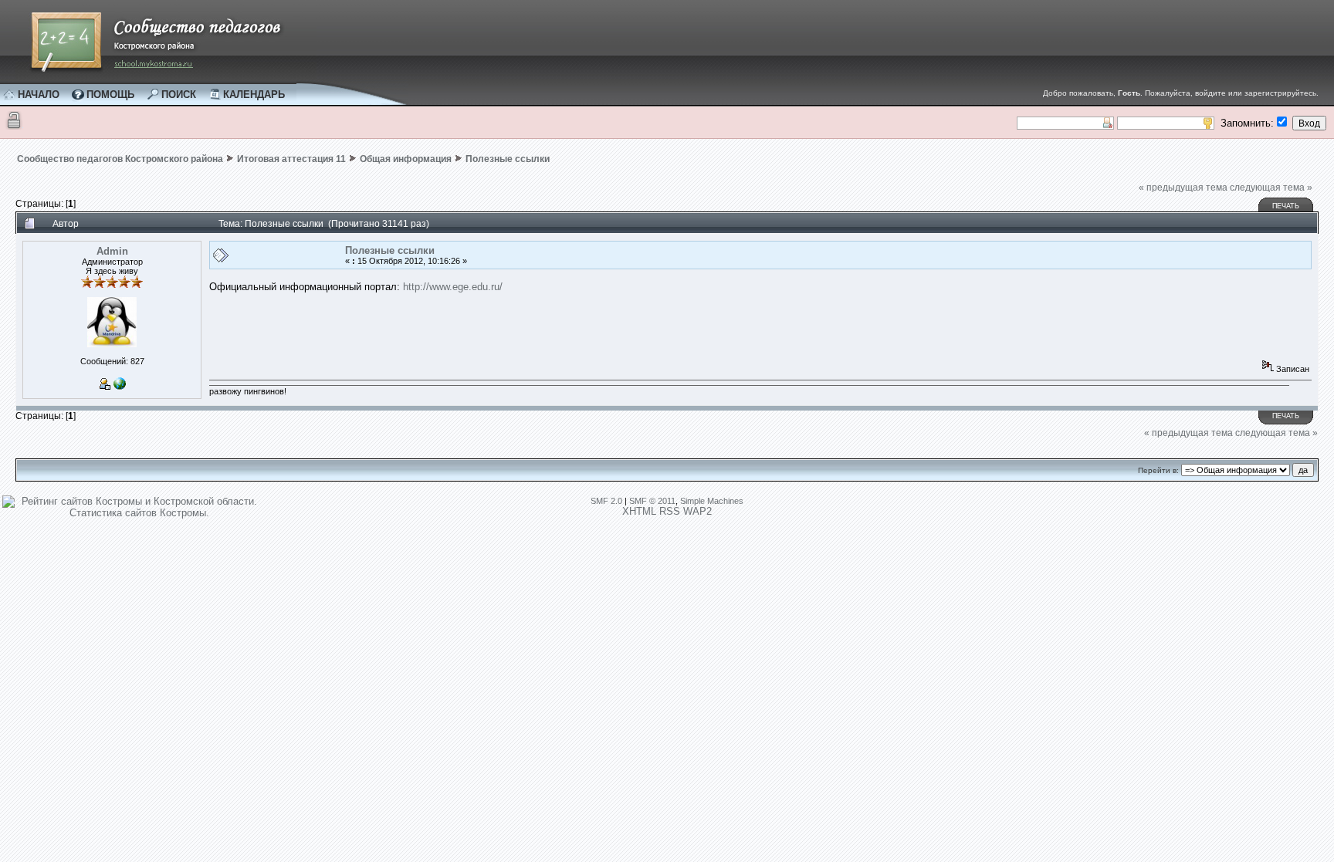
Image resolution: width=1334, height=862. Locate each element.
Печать (1285, 206)
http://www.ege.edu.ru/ (453, 286)
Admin (112, 251)
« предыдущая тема (1183, 187)
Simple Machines (711, 500)
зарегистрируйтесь (1280, 93)
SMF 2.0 (606, 500)
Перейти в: (1158, 470)
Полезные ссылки (508, 159)
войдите (1210, 93)
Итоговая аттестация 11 (291, 159)
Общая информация (406, 159)
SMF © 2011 (652, 500)
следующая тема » (1271, 187)
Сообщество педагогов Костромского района (120, 159)
